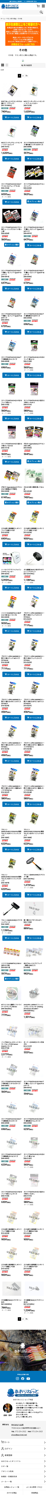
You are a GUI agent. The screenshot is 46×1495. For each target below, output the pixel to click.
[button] (43, 6)
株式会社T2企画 (17, 1425)
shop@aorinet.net (19, 1435)
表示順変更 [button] (28, 65)
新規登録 (8, 1455)
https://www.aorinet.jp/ (23, 1357)
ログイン (8, 1449)
